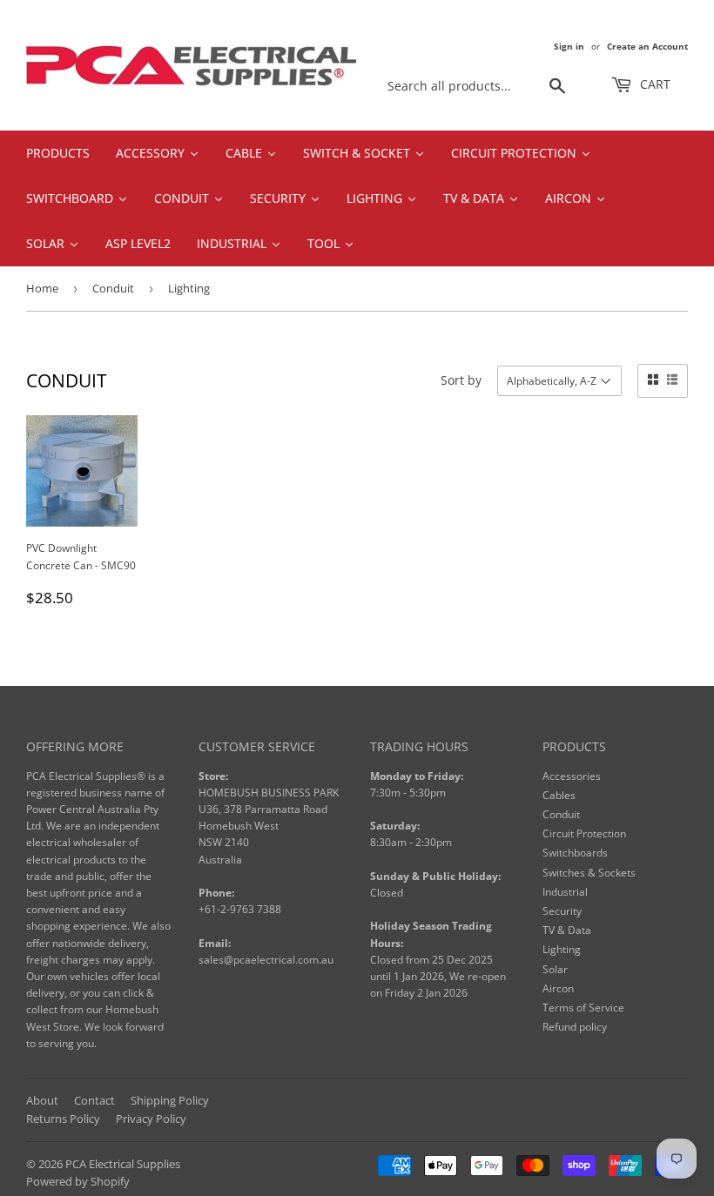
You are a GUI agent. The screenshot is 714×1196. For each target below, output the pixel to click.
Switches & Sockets (589, 872)
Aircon (558, 988)
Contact (94, 1100)
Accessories (571, 776)
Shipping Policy (170, 1100)
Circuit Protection (584, 833)
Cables (559, 795)
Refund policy (574, 1026)
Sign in (569, 46)
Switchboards (575, 852)
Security (562, 911)
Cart (653, 84)
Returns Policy (63, 1118)
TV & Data (566, 930)
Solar (555, 969)
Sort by (461, 380)
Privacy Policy (151, 1118)
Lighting (561, 949)
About (42, 1100)
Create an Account (647, 46)
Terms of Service (583, 1007)
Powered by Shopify (78, 1181)
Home (42, 288)
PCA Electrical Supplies (122, 1164)
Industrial (565, 891)
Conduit (113, 288)
